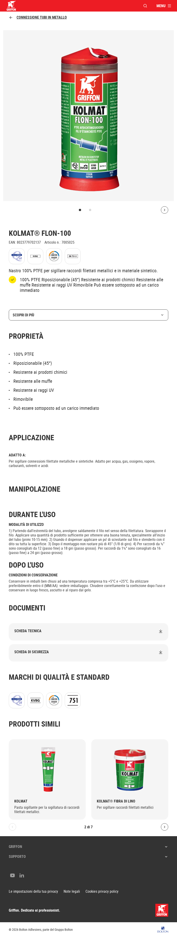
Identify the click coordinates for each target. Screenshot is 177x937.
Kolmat (20, 801)
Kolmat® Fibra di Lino (116, 801)
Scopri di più (23, 314)
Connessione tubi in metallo (42, 17)
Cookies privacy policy (102, 891)
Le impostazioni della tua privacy (33, 891)
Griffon (15, 846)
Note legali (72, 891)
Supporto (17, 856)
